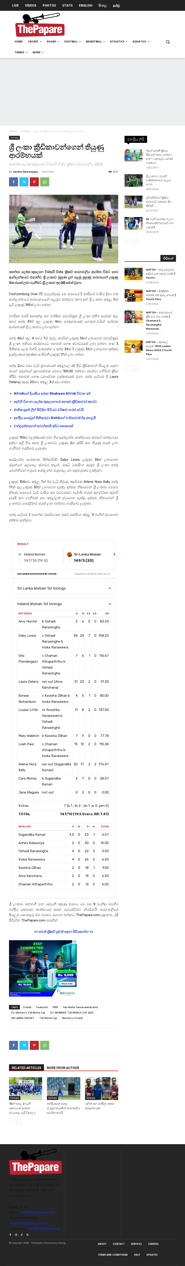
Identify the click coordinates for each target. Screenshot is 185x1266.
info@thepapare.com (44, 1229)
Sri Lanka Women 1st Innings (41, 588)
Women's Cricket (72, 1018)
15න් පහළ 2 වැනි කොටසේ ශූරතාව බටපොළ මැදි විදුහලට (22, 1108)
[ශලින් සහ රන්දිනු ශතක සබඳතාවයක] (101, 1088)
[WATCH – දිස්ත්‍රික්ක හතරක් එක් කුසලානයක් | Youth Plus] (134, 295)
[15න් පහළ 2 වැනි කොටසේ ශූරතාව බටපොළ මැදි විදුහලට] (25, 1088)
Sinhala (25, 131)
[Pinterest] (34, 181)
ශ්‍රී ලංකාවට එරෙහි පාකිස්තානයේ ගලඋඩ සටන (158, 180)
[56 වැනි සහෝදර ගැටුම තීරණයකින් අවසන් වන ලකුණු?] (134, 223)
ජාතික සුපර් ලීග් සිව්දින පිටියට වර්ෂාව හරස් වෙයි (49, 410)
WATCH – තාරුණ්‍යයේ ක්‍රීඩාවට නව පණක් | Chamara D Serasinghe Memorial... (159, 320)
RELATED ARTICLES (26, 1068)
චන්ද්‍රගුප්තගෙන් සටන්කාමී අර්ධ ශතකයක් (43, 426)
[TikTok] (21, 1234)
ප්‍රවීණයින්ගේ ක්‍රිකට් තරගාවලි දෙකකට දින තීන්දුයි (158, 201)
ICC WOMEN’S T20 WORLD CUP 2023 (71, 1012)
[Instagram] (16, 1234)
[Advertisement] (92, 91)
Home (13, 131)
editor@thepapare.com (37, 1212)
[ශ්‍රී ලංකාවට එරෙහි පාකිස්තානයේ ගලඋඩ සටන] (134, 180)
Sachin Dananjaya (25, 171)
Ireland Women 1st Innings (39, 604)
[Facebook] (13, 181)
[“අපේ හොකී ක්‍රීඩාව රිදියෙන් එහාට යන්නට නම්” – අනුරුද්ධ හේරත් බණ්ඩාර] (134, 155)
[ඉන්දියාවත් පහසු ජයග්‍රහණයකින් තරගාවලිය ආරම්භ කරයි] (63, 1088)
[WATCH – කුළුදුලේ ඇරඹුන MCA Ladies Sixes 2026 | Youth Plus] (134, 346)
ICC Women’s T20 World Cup (28, 1012)
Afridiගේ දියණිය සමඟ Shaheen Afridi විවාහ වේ (52, 393)
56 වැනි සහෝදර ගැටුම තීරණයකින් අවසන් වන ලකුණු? (159, 223)
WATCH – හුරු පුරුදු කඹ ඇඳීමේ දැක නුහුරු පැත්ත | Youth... (160, 273)
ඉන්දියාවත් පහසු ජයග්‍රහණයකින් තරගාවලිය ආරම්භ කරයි (63, 1108)
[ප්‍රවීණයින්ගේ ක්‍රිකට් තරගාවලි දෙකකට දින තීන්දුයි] (134, 202)
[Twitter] (23, 181)
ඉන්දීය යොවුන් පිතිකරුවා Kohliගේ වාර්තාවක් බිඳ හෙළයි (55, 418)
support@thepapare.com (29, 1223)
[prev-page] (12, 1121)
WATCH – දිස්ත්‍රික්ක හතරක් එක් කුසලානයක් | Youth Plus (161, 295)
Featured (42, 1007)
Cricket (27, 1007)
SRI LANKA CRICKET (22, 1018)
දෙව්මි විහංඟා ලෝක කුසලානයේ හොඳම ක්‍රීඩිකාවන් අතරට (55, 402)
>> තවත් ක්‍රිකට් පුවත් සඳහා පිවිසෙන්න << (63, 932)
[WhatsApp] (44, 181)
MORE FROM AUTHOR (63, 1068)
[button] (167, 41)
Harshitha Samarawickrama (80, 1007)
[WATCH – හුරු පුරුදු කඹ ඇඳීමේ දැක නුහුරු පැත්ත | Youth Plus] (134, 274)
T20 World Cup (48, 1018)
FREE (55, 1007)
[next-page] (19, 1121)
